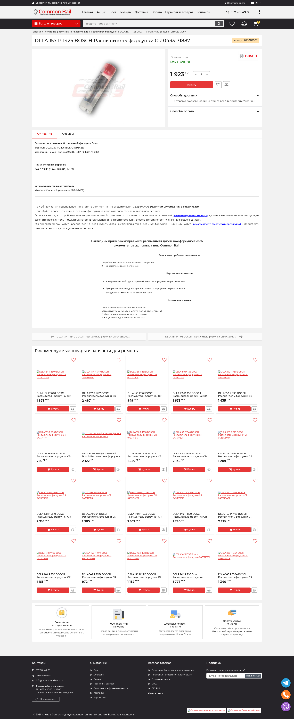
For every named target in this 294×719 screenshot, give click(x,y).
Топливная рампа (161, 679)
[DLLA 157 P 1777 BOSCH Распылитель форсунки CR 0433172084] (101, 375)
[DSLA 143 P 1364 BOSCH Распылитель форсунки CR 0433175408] (237, 556)
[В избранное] (218, 84)
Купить (191, 84)
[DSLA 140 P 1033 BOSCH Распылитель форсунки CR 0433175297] (147, 495)
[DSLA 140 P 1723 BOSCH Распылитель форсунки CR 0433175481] (237, 495)
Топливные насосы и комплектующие (172, 674)
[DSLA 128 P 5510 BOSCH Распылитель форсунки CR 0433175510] (56, 495)
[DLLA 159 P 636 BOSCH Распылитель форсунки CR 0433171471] (56, 435)
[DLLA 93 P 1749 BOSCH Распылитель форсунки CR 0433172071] (192, 435)
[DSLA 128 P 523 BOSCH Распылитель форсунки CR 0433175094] (237, 435)
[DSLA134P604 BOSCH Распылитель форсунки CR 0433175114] (101, 495)
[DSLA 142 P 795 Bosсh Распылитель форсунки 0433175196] (192, 556)
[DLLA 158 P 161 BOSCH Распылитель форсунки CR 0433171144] (147, 375)
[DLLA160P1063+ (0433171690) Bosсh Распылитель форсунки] (101, 435)
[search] (219, 23)
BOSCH (155, 683)
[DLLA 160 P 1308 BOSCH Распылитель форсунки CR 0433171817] (147, 435)
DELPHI (156, 688)
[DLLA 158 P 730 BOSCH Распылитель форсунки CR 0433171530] (237, 375)
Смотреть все (155, 693)
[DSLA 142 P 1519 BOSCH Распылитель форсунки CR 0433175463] (147, 556)
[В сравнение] (226, 84)
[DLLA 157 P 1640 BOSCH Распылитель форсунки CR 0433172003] (56, 375)
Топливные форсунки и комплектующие (173, 670)
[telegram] (286, 683)
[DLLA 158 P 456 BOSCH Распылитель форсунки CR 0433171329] (192, 375)
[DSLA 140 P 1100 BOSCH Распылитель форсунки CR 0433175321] (192, 495)
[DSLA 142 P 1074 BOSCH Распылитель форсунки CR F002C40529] (101, 556)
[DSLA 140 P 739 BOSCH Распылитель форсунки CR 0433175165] (56, 556)
